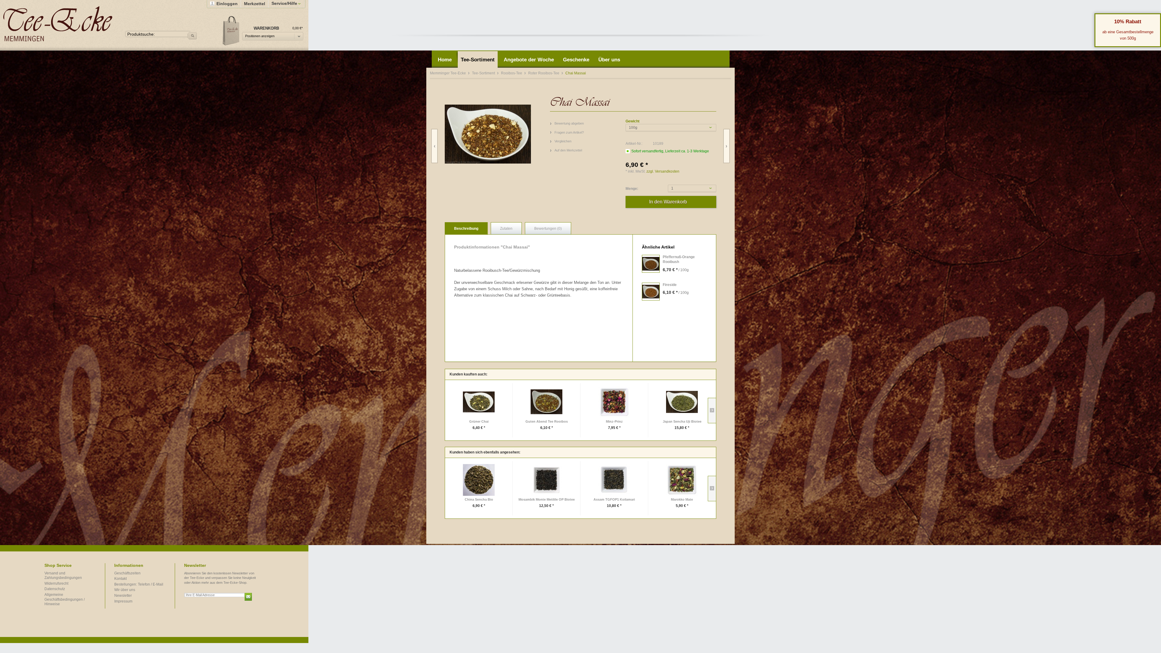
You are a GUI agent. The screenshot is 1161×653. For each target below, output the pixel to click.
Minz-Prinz (614, 421)
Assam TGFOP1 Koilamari (614, 499)
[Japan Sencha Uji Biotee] (682, 402)
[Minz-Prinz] (614, 402)
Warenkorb (231, 30)
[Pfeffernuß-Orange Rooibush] (651, 264)
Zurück (434, 146)
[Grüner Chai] (479, 402)
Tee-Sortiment (484, 73)
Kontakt (120, 579)
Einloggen (227, 3)
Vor (726, 146)
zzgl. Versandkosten (662, 171)
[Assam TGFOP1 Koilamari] (614, 480)
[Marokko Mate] (682, 480)
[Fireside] (651, 292)
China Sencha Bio (479, 499)
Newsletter (123, 595)
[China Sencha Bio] (479, 480)
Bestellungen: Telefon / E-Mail (138, 584)
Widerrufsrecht (56, 583)
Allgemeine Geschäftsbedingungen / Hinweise (64, 599)
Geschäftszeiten (127, 573)
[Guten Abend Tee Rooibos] (546, 402)
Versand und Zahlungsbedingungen (63, 575)
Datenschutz (54, 589)
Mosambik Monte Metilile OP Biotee (547, 499)
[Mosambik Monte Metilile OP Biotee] (546, 480)
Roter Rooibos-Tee (544, 73)
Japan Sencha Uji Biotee (682, 421)
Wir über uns (124, 590)
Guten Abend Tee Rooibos (546, 421)
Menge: (632, 189)
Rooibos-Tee (512, 73)
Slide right (712, 410)
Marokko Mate (682, 499)
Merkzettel (254, 3)
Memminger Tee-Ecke (57, 23)
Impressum (123, 601)
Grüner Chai (479, 421)
